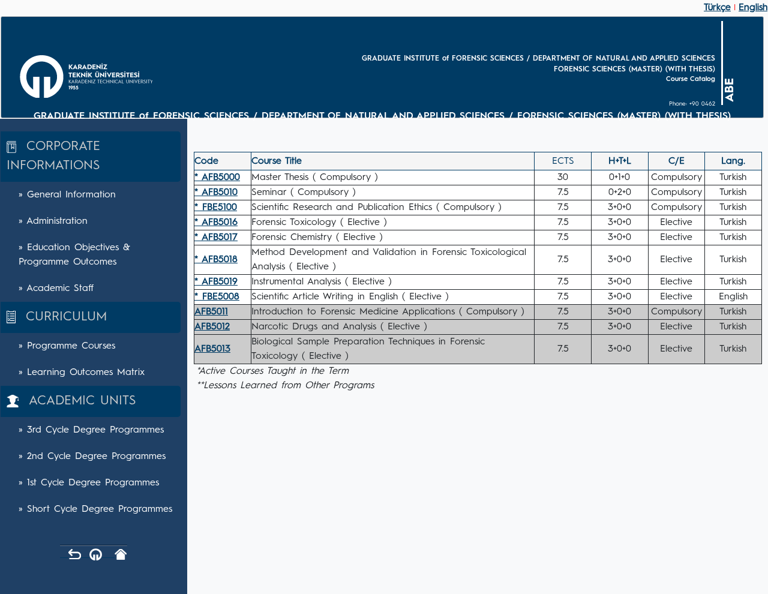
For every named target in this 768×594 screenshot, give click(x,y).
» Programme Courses (67, 346)
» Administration (53, 221)
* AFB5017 (216, 237)
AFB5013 (212, 349)
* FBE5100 (215, 207)
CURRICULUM (61, 317)
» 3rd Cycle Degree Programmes (91, 430)
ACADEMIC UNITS (77, 401)
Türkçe (717, 8)
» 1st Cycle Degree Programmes (89, 483)
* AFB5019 (216, 282)
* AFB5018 (216, 260)
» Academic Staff (56, 288)
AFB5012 (212, 327)
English (753, 8)
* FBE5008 (216, 297)
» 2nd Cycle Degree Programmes (92, 456)
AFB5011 (211, 312)
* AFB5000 (217, 177)
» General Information (67, 195)
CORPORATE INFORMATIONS (53, 156)
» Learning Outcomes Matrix (82, 372)
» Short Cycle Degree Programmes (95, 509)
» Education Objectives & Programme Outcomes (74, 255)
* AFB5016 (216, 222)
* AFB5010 (216, 192)
